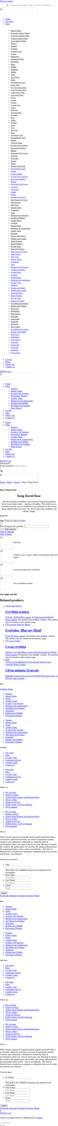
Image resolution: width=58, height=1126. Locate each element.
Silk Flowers (16, 203)
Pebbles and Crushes (18, 239)
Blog (7, 413)
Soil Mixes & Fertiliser (19, 304)
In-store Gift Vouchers (19, 145)
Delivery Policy (12, 795)
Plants (9, 482)
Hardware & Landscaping (20, 228)
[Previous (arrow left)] (1, 1125)
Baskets (13, 151)
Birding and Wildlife (19, 306)
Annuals (14, 46)
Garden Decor (16, 221)
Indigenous (15, 57)
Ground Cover (16, 51)
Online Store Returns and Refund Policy (22, 797)
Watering (14, 234)
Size (2, 521)
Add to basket (10, 529)
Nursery (14, 44)
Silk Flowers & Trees (19, 200)
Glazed (13, 161)
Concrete (14, 156)
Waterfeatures (16, 226)
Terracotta (14, 158)
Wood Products (16, 241)
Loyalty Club (11, 758)
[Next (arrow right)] (4, 1125)
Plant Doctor (16, 314)
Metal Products (16, 244)
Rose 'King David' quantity (11, 526)
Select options (11, 620)
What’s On (10, 415)
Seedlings (14, 70)
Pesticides (14, 316)
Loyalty (8, 410)
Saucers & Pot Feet (18, 166)
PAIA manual (11, 807)
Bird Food (15, 309)
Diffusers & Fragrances (20, 215)
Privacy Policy (11, 800)
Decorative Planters (18, 148)
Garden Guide (11, 762)
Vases (13, 213)
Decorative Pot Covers (19, 153)
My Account (10, 792)
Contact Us (10, 418)
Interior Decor (16, 208)
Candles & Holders (18, 218)
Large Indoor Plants (18, 41)
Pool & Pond (16, 246)
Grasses (13, 54)
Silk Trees (15, 205)
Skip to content (6, 1)
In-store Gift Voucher (20, 393)
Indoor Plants (16, 31)
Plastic (13, 164)
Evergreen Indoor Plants (20, 36)
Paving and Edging (18, 236)
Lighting (14, 223)
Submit (4, 893)
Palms (13, 80)
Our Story (9, 753)
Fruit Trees (15, 77)
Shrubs (13, 72)
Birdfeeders (15, 311)
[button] (31, 24)
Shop (7, 386)
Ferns (13, 75)
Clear (23, 520)
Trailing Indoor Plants (19, 38)
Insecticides (15, 319)
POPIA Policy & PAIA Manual (18, 804)
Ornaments (15, 210)
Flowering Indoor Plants (20, 33)
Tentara (39, 1118)
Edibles (13, 67)
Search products (7, 466)
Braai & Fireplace (17, 249)
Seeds (7, 698)
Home (8, 384)
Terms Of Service (12, 802)
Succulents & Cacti (18, 82)
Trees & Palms (16, 143)
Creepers (14, 49)
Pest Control (15, 327)
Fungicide (14, 322)
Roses (13, 64)
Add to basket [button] (19, 678)
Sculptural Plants (17, 59)
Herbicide (14, 324)
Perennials (15, 62)
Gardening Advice (13, 760)
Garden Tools (16, 231)
